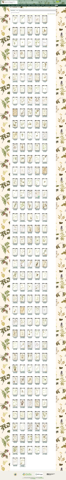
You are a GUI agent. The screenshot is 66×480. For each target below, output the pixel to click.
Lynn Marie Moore (22, 198)
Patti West (44, 326)
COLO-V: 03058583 (44, 221)
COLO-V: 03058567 (44, 454)
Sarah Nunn (22, 23)
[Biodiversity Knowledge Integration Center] (51, 474)
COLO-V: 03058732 (44, 198)
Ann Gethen (29, 128)
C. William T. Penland (15, 454)
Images (29, 5)
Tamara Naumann (45, 244)
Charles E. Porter (45, 407)
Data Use (42, 5)
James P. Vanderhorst (37, 93)
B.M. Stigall (44, 186)
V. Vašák (30, 23)
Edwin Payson (37, 314)
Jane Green (30, 221)
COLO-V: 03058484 (44, 372)
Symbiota (34, 478)
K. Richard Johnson (44, 163)
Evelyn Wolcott (23, 128)
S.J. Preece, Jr (45, 58)
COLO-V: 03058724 (22, 326)
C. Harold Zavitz (22, 279)
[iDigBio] (27, 474)
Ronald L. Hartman (15, 70)
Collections (13, 5)
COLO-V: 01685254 (37, 128)
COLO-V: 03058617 (22, 407)
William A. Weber (22, 151)
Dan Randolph (15, 93)
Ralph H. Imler (30, 151)
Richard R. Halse (22, 419)
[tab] (12, 10)
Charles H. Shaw (30, 244)
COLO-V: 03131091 (37, 349)
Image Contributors (14, 7)
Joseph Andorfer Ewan (23, 221)
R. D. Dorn (37, 326)
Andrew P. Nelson (37, 279)
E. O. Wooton (22, 58)
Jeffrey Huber (37, 35)
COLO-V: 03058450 (30, 407)
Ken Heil (45, 314)
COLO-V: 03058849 (15, 58)
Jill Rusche (37, 186)
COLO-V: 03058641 (15, 151)
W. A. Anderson (23, 163)
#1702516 (41, 477)
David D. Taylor (15, 279)
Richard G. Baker (30, 442)
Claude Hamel (37, 384)
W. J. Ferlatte (44, 35)
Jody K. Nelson (15, 198)
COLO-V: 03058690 (37, 23)
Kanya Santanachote (44, 279)
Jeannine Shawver (30, 314)
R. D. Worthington (37, 151)
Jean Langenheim (30, 454)
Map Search (18, 5)
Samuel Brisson (23, 35)
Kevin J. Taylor (15, 349)
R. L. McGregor (30, 384)
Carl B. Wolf (15, 442)
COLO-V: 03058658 (44, 291)
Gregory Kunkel (37, 256)
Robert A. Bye (30, 35)
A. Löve (15, 128)
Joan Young (44, 419)
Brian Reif (37, 244)
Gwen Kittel (37, 454)
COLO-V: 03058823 (15, 326)
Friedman (22, 70)
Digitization (38, 5)
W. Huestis (30, 163)
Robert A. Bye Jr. (37, 58)
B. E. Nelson (15, 23)
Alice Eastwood (22, 291)
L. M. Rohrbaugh (30, 279)
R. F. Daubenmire (22, 384)
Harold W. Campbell (22, 372)
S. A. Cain (22, 116)
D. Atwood (15, 419)
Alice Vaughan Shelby (30, 58)
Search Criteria (13, 10)
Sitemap (52, 5)
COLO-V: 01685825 (37, 407)
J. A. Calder (37, 116)
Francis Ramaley (15, 35)
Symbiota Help (47, 5)
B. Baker (45, 93)
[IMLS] (39, 474)
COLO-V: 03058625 (30, 349)
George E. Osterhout (44, 116)
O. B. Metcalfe (15, 116)
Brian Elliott (15, 291)
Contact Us (51, 1)
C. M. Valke (44, 23)
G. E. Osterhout (45, 70)
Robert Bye (15, 256)
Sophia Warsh (30, 198)
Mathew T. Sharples (30, 291)
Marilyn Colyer (37, 163)
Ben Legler (15, 163)
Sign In (58, 1)
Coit (30, 326)
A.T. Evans (37, 419)
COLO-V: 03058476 (22, 349)
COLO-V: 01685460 (22, 442)
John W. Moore (23, 244)
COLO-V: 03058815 (37, 291)
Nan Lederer (37, 70)
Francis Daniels (23, 314)
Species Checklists (24, 5)
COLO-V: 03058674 (15, 384)
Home (9, 5)
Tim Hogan (30, 70)
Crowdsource (33, 5)
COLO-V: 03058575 (37, 198)
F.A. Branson (30, 256)
